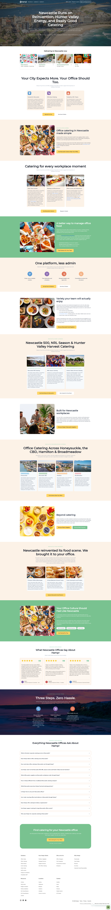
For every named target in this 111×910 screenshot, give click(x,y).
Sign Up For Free (48, 114)
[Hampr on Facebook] (25, 900)
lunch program (33, 201)
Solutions (30, 1)
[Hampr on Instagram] (20, 900)
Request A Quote (64, 211)
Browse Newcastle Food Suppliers (66, 327)
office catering (55, 193)
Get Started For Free (63, 633)
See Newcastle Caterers (48, 211)
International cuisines (63, 313)
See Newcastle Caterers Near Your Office (68, 151)
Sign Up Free (87, 1)
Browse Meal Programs (80, 527)
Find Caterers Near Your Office (55, 495)
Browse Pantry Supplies (64, 527)
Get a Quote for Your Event (66, 393)
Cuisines (41, 1)
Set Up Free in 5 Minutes (48, 286)
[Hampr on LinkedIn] (23, 900)
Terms (81, 901)
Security (89, 901)
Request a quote (75, 1)
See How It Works (62, 114)
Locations (36, 1)
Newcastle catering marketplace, (68, 235)
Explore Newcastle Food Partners (55, 595)
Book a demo (68, 1)
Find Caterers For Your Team (65, 250)
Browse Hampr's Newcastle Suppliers (67, 427)
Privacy (85, 901)
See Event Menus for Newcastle (46, 393)
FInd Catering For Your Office (55, 839)
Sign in (81, 1)
